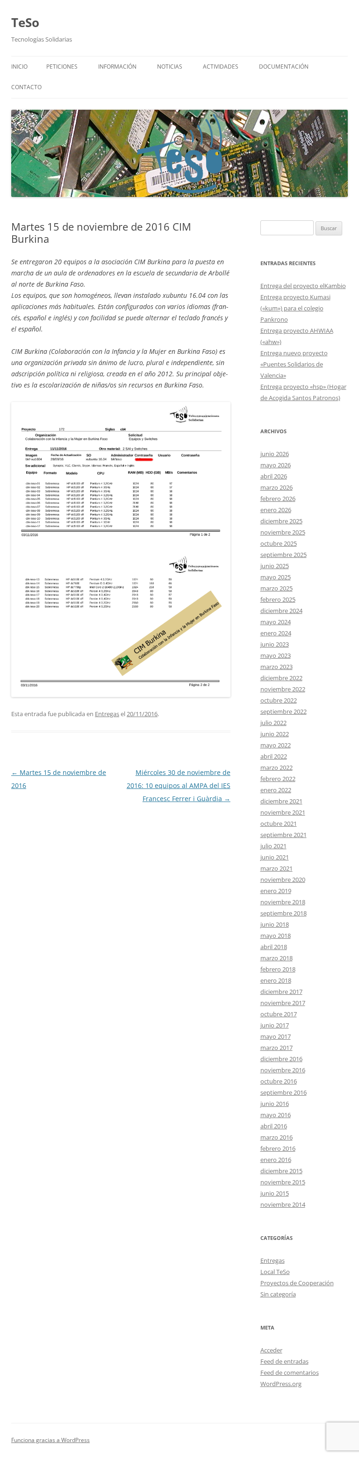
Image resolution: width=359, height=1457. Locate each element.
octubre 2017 (278, 1014)
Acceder (271, 1350)
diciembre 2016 (281, 1059)
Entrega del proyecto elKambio (303, 286)
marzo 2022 (276, 767)
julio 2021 (273, 846)
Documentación (284, 66)
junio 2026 (274, 454)
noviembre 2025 (282, 532)
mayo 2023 (275, 655)
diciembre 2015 (281, 1171)
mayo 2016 (275, 1115)
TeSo (25, 22)
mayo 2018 (275, 935)
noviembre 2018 (282, 902)
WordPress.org (281, 1384)
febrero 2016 (277, 1148)
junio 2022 (274, 734)
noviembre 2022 (282, 689)
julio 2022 (273, 722)
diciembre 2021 (281, 801)
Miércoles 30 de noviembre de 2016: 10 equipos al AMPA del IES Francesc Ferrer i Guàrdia (178, 785)
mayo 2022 (275, 745)
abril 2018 (273, 947)
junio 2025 (274, 566)
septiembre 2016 (283, 1092)
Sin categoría (278, 1294)
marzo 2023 (276, 666)
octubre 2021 (278, 823)
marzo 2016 (276, 1137)
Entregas (107, 714)
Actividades (220, 66)
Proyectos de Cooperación (297, 1283)
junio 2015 (274, 1193)
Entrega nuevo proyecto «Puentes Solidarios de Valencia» (294, 364)
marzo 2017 (276, 1047)
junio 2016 (274, 1103)
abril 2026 (273, 476)
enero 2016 (275, 1159)
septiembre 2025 (283, 554)
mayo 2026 (275, 465)
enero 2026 (275, 510)
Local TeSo (275, 1271)
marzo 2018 (276, 958)
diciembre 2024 (281, 610)
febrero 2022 (277, 778)
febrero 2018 (277, 969)
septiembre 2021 (283, 835)
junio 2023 (274, 644)
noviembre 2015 (282, 1182)
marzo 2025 (276, 588)
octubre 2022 (278, 700)
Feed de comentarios (289, 1372)
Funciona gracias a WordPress (50, 1440)
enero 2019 (275, 891)
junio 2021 (274, 857)
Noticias (169, 66)
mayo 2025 (275, 577)
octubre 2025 (278, 543)
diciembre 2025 (281, 521)
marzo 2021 (276, 868)
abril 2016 (273, 1126)
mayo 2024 (275, 622)
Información (117, 66)
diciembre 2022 (281, 678)
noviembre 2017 (282, 1003)
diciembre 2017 (281, 991)
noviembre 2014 (282, 1204)
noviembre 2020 (282, 879)
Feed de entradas (284, 1361)
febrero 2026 (277, 498)
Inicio (19, 66)
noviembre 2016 (282, 1070)
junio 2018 (274, 924)
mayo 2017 (275, 1036)
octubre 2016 (278, 1081)
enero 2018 (275, 980)
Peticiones (62, 66)
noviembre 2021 (282, 812)
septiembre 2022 (283, 711)
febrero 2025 (277, 599)
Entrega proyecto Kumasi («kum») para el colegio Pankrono (295, 308)
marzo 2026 (276, 487)
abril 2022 (273, 756)
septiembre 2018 (283, 913)
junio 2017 (274, 1025)
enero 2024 (275, 633)
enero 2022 (275, 790)
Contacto (26, 87)
